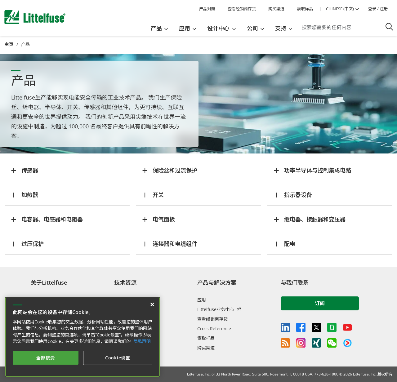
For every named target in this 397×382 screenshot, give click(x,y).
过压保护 (32, 243)
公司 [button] (252, 28)
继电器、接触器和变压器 (315, 219)
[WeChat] (332, 343)
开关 (158, 194)
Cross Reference (214, 328)
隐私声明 (142, 341)
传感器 (29, 170)
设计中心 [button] (218, 28)
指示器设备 (298, 194)
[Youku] (347, 343)
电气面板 (164, 219)
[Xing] (316, 343)
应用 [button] (184, 28)
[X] (316, 327)
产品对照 (207, 8)
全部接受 (45, 358)
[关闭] (152, 304)
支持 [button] (280, 28)
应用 (201, 300)
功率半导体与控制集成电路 (317, 170)
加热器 (29, 194)
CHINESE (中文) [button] (340, 8)
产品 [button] (156, 28)
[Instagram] (301, 343)
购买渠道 (276, 8)
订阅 (320, 303)
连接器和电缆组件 (175, 243)
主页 (9, 44)
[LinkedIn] (285, 327)
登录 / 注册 (378, 8)
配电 (289, 243)
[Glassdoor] (332, 327)
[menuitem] (161, 28)
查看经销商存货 (242, 8)
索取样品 (305, 8)
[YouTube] (347, 327)
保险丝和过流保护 (175, 170)
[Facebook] (301, 327)
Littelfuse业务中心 (215, 309)
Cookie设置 (117, 358)
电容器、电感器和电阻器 (52, 219)
